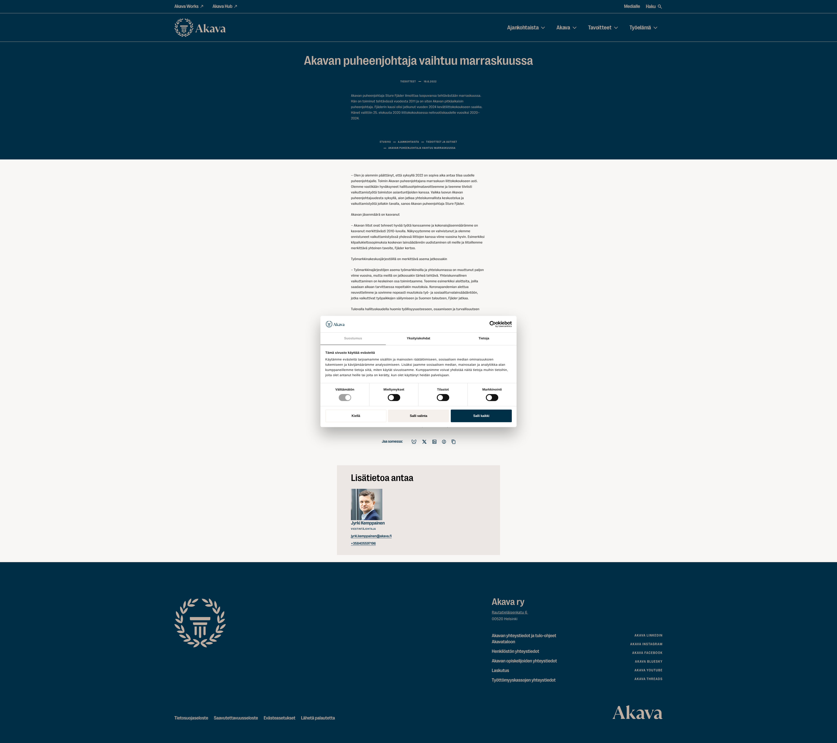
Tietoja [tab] (484, 338)
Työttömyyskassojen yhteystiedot (524, 680)
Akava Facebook (647, 653)
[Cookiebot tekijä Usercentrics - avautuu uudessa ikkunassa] (493, 324)
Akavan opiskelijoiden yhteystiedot (524, 661)
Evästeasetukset (279, 718)
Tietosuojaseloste (191, 718)
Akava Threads (649, 679)
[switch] (394, 396)
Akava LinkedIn (649, 635)
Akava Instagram (646, 644)
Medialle (632, 6)
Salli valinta (418, 416)
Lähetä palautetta (318, 718)
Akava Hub (222, 6)
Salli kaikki (481, 416)
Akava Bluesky (649, 661)
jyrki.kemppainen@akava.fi (371, 536)
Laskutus (500, 670)
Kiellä (356, 416)
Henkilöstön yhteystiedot (515, 651)
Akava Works (186, 6)
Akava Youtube (649, 670)
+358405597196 (363, 543)
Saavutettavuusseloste (236, 718)
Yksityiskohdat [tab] (418, 338)
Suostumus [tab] (353, 338)
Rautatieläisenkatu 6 (510, 612)
